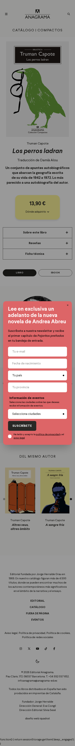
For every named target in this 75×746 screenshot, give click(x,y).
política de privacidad (48, 434)
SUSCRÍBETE (22, 425)
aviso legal (19, 438)
